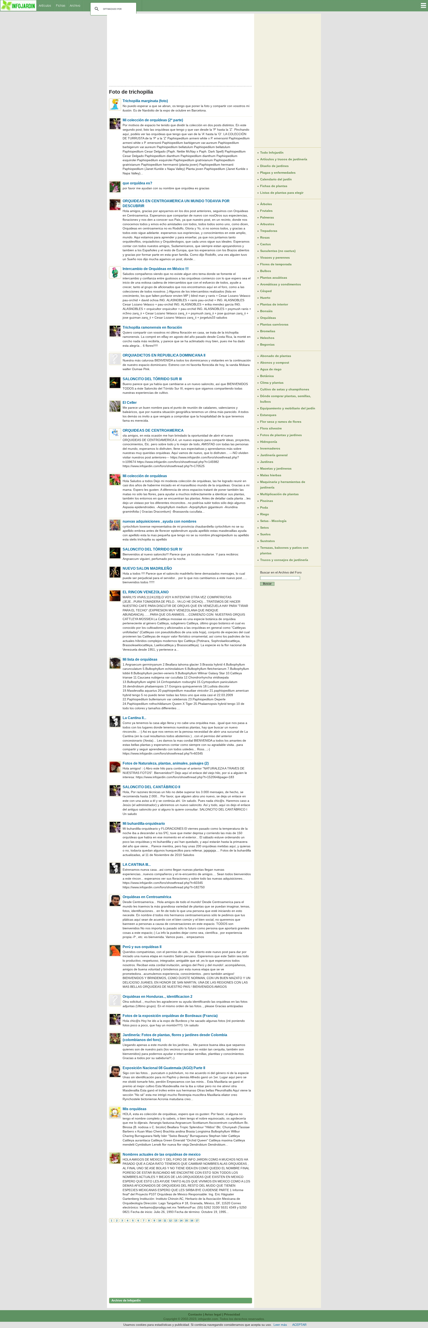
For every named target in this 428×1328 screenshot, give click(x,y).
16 (191, 1220)
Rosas (265, 237)
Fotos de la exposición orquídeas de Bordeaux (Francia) (170, 1016)
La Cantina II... (134, 718)
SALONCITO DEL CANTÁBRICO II (151, 787)
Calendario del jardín (276, 179)
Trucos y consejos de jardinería (284, 560)
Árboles (266, 204)
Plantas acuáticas (273, 277)
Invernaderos (270, 448)
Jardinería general (274, 455)
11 (165, 1220)
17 (197, 1220)
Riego (264, 514)
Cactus (265, 244)
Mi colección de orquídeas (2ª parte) (153, 120)
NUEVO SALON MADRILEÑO (147, 568)
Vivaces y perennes (275, 257)
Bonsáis (266, 311)
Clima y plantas (272, 382)
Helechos (267, 338)
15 (186, 1220)
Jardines (266, 462)
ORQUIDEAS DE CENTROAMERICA (153, 430)
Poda (264, 507)
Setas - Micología (273, 521)
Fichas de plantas (273, 186)
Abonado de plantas (275, 356)
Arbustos (267, 224)
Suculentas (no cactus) (278, 251)
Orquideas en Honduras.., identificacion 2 (157, 996)
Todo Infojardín (272, 152)
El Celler (130, 402)
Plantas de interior (274, 304)
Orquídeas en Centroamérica (147, 897)
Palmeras (267, 217)
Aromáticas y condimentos (280, 284)
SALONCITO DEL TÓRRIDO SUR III (152, 379)
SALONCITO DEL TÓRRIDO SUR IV (152, 549)
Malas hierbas (270, 475)
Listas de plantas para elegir (281, 192)
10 (159, 1220)
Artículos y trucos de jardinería (283, 159)
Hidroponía (268, 441)
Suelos (265, 534)
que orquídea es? (137, 183)
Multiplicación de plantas (279, 494)
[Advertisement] (180, 48)
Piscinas (266, 501)
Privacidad (232, 1314)
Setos (264, 527)
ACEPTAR (299, 1324)
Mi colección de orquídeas (145, 476)
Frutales (266, 210)
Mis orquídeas (134, 1109)
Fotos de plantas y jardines (281, 435)
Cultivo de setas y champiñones (284, 389)
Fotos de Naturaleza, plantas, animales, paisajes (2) (166, 763)
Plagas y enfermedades (278, 172)
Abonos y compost (274, 362)
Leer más (280, 1324)
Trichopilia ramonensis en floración (152, 327)
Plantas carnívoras (274, 324)
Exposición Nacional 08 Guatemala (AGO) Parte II (164, 1068)
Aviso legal (213, 1314)
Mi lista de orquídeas (140, 659)
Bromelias (267, 331)
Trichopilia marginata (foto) (145, 101)
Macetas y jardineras (276, 468)
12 (170, 1220)
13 (175, 1220)
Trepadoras (268, 231)
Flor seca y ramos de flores (280, 421)
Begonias (267, 344)
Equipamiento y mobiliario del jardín (287, 408)
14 (181, 1220)
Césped (266, 291)
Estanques (268, 415)
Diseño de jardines (274, 166)
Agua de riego (271, 369)
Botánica (267, 376)
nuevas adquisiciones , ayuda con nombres (159, 521)
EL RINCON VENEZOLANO (146, 592)
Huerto (265, 297)
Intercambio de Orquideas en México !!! (156, 269)
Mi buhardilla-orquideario (144, 823)
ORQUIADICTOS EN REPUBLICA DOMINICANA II (164, 355)
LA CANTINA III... (137, 864)
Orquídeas (268, 318)
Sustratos (267, 541)
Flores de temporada (276, 264)
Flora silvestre (271, 428)
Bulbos (265, 271)
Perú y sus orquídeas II (142, 947)
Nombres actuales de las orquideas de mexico (162, 1154)
